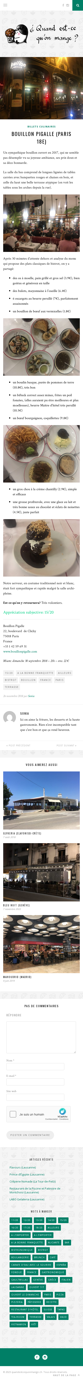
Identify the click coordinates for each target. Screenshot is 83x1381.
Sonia (31, 696)
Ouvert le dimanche (25, 1294)
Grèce (52, 1279)
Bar (67, 1242)
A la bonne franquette (35, 672)
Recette (51, 1302)
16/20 (14, 1227)
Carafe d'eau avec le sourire (31, 1264)
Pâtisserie (34, 1302)
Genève (38, 1279)
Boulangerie (20, 1257)
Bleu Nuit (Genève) (16, 905)
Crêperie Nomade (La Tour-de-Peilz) (33, 1181)
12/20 (26, 1220)
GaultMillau (19, 1279)
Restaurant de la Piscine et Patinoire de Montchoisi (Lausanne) (35, 1190)
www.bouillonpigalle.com (20, 651)
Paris (60, 679)
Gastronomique (53, 1272)
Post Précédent (19, 745)
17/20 (26, 1227)
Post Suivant (66, 745)
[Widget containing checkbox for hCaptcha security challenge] (38, 1114)
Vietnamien (18, 1324)
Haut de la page (65, 1375)
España (61, 1264)
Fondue (16, 1272)
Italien (66, 1279)
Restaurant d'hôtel (25, 1309)
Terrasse (12, 687)
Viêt (33, 1324)
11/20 (14, 1220)
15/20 (9, 672)
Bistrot (11, 679)
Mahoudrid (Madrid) (17, 977)
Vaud (63, 1316)
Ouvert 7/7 (36, 1287)
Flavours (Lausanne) (23, 1167)
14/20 (51, 1220)
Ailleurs (64, 672)
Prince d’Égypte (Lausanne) (27, 1174)
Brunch (39, 1257)
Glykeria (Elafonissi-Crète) (22, 833)
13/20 (39, 1220)
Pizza (60, 1294)
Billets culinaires (41, 126)
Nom (10, 1061)
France (45, 679)
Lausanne (17, 1287)
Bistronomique (22, 1249)
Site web (11, 1091)
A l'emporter (20, 1235)
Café (53, 1257)
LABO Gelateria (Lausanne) (27, 1199)
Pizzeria (17, 1302)
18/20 (39, 1227)
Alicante (54, 1242)
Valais (51, 1316)
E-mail (11, 1076)
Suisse (48, 1309)
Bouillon (28, 679)
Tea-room (17, 1316)
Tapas (61, 1309)
